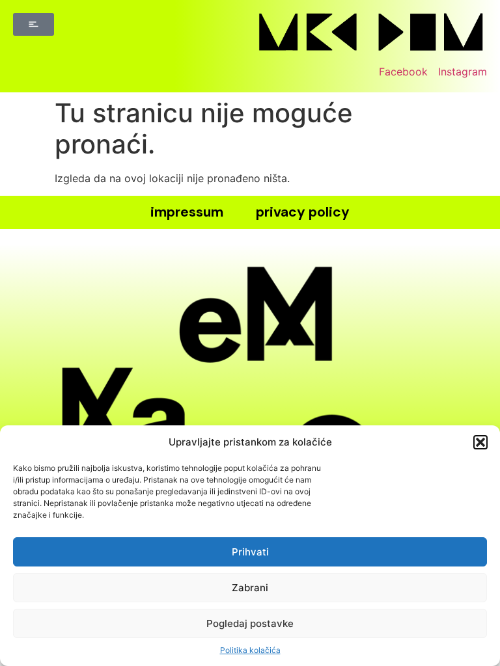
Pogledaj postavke (250, 623)
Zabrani (250, 587)
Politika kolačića (250, 650)
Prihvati (250, 552)
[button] (480, 442)
